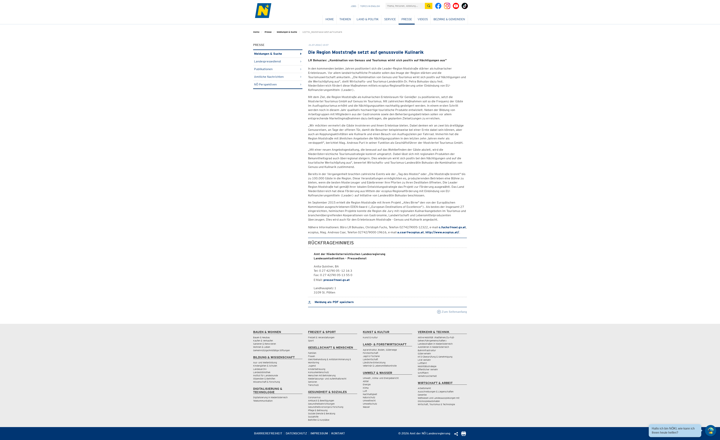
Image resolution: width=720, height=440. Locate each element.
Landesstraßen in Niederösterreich (435, 343)
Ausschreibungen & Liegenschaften (436, 391)
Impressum (319, 433)
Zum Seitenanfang (454, 312)
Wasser (366, 407)
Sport (311, 340)
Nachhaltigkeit (370, 394)
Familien (312, 353)
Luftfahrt (422, 363)
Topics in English (370, 6)
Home (330, 19)
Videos (423, 19)
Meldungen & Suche (287, 32)
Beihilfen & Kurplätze (318, 419)
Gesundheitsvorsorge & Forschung (325, 407)
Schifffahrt (423, 372)
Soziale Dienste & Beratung (321, 413)
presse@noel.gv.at (336, 280)
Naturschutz (369, 397)
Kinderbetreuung (316, 369)
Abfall (366, 381)
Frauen (311, 356)
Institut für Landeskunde (265, 375)
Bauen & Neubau (261, 337)
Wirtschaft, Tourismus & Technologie (436, 404)
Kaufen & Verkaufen (263, 340)
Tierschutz (313, 385)
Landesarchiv (260, 369)
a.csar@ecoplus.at (410, 232)
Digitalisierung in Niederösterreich (270, 397)
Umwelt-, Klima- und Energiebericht (381, 378)
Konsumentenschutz (318, 372)
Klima (365, 387)
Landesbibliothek (261, 372)
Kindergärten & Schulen (265, 365)
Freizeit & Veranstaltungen (321, 337)
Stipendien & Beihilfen (264, 378)
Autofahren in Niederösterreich (433, 347)
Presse (406, 19)
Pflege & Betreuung (318, 410)
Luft (365, 391)
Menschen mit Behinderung (322, 375)
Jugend (312, 365)
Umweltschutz (370, 403)
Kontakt (338, 433)
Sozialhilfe (313, 416)
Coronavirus (314, 397)
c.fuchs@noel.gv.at (452, 227)
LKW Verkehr (424, 359)
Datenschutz (296, 433)
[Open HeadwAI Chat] (710, 430)
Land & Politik (368, 19)
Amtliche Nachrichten (269, 77)
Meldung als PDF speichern (334, 302)
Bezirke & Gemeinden (449, 19)
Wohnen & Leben (261, 347)
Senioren (312, 381)
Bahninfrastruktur (427, 350)
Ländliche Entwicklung (374, 362)
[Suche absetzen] (428, 6)
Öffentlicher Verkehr (428, 369)
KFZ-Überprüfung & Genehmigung (435, 356)
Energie (366, 384)
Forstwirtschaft (370, 353)
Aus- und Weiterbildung (265, 362)
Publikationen (263, 69)
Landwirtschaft (370, 359)
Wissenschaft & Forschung (266, 381)
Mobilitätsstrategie (427, 366)
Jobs (353, 6)
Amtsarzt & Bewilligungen (321, 400)
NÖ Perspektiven (265, 84)
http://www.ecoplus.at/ (442, 232)
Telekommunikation (263, 400)
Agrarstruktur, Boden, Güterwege (380, 349)
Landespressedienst (267, 61)
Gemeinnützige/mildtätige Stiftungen (271, 350)
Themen (345, 19)
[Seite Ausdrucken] (463, 435)
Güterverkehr (424, 353)
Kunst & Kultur (370, 337)
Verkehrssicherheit (427, 376)
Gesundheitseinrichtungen (321, 403)
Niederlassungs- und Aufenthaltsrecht (327, 378)
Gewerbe (422, 394)
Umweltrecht (369, 400)
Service (390, 19)
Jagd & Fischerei (371, 356)
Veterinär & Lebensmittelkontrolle (380, 365)
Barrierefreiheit (268, 433)
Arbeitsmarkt (424, 388)
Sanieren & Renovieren (264, 343)
